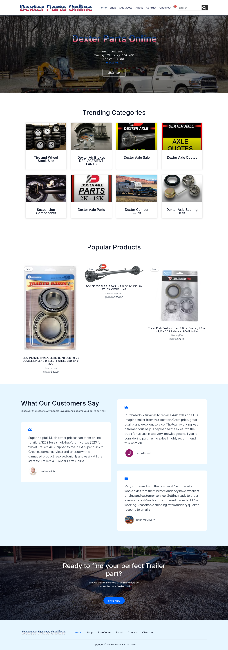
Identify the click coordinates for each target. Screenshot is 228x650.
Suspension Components (46, 211)
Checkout (165, 7)
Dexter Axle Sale (137, 157)
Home (103, 7)
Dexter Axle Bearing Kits (182, 211)
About (139, 7)
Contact (151, 7)
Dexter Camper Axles (137, 211)
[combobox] (190, 7)
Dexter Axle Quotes (182, 157)
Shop (113, 7)
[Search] (205, 7)
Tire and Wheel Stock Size (46, 159)
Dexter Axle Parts (91, 210)
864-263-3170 (114, 62)
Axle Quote (125, 7)
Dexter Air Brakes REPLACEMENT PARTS (91, 161)
